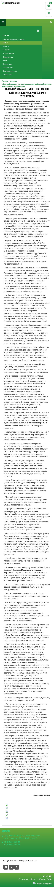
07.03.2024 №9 (8, 53)
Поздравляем (8, 57)
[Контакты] (50, 876)
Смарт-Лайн (45, 879)
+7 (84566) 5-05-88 (12, 844)
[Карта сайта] (47, 876)
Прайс (5, 60)
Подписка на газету (10, 71)
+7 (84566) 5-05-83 (12, 842)
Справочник (7, 64)
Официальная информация (14, 39)
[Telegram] (5, 867)
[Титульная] (44, 876)
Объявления (8, 67)
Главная (6, 36)
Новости (6, 46)
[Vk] (11, 867)
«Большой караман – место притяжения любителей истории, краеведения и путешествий (27, 85)
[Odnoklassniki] (16, 867)
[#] (51, 22)
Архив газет (7, 74)
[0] (49, 13)
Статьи (5, 43)
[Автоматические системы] (14, 3)
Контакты (6, 50)
